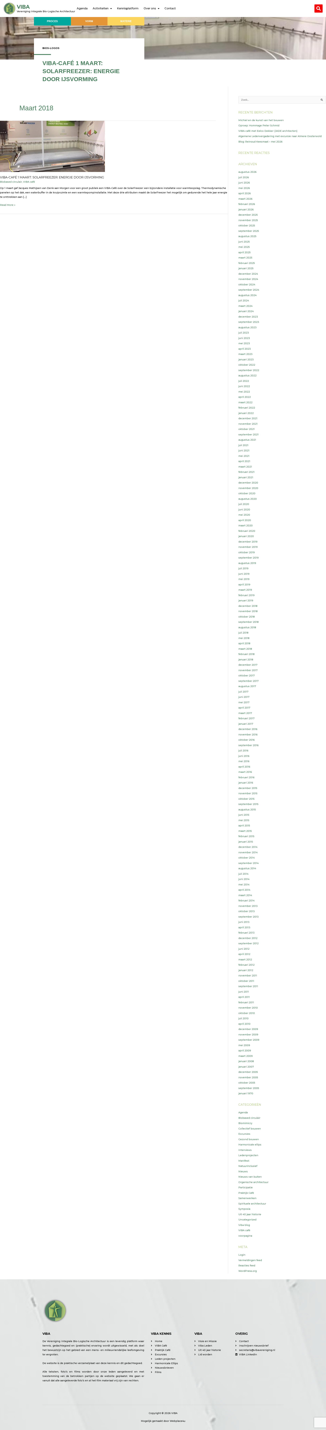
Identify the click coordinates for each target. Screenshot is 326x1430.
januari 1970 (245, 1093)
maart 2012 (245, 959)
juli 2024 (243, 300)
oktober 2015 (246, 798)
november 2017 (248, 670)
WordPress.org (247, 1271)
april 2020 (244, 520)
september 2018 (248, 621)
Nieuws (243, 1171)
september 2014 (248, 863)
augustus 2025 (247, 236)
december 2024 (248, 273)
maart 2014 (245, 895)
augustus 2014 (247, 868)
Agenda (82, 8)
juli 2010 (243, 1018)
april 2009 (244, 1050)
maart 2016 (245, 772)
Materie (126, 21)
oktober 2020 (246, 493)
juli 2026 (243, 177)
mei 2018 (243, 638)
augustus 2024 (247, 295)
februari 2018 (246, 654)
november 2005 (248, 1077)
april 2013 (244, 927)
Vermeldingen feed (250, 1260)
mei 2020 (244, 514)
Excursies (244, 1133)
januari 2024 (246, 311)
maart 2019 (245, 589)
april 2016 (244, 766)
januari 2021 (245, 477)
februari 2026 (246, 204)
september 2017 (248, 681)
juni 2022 (244, 386)
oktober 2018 (246, 616)
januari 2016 (245, 782)
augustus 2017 (247, 686)
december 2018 (247, 606)
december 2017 (247, 664)
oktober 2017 (246, 675)
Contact (170, 8)
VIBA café (29, 181)
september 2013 (248, 916)
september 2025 (248, 230)
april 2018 (244, 643)
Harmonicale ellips (249, 1144)
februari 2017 (246, 718)
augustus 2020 (247, 498)
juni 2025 (244, 241)
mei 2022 (244, 391)
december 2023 (248, 316)
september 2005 (248, 1088)
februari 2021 (246, 471)
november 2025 (248, 220)
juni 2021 (243, 450)
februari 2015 (246, 836)
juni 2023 (244, 338)
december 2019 (247, 541)
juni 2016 (243, 756)
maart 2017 (245, 713)
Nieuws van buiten (250, 1176)
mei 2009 (244, 1045)
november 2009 (248, 1034)
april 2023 (244, 348)
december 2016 (247, 729)
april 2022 (244, 396)
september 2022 (248, 370)
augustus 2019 (247, 563)
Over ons (150, 8)
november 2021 (248, 423)
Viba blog (244, 1225)
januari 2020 (246, 536)
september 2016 (248, 745)
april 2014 (244, 889)
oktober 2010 (246, 1013)
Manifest (243, 1160)
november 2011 (247, 975)
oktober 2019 (246, 552)
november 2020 (248, 488)
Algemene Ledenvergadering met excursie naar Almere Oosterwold (280, 136)
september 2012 (248, 943)
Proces (52, 21)
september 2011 (248, 986)
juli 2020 (243, 504)
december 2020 (248, 482)
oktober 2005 (246, 1082)
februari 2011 (246, 1002)
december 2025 (248, 214)
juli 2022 (243, 381)
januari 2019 (245, 600)
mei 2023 (244, 343)
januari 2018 (245, 659)
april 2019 (244, 584)
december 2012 (247, 938)
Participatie (245, 1187)
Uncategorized (247, 1219)
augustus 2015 (247, 809)
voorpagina (245, 1235)
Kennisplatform (128, 8)
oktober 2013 (246, 911)
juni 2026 (244, 182)
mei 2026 (244, 188)
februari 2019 (246, 595)
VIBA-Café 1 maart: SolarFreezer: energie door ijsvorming (52, 177)
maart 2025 (245, 257)
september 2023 (248, 321)
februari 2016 (246, 777)
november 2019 (248, 546)
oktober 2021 (246, 429)
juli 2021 (243, 445)
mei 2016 (243, 761)
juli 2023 (243, 332)
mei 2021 (243, 456)
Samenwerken (247, 1198)
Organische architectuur (253, 1182)
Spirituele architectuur (252, 1203)
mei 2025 (244, 246)
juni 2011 (243, 991)
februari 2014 (246, 900)
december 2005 (248, 1072)
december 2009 (248, 1029)
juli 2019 (243, 568)
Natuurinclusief (247, 1166)
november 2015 (247, 793)
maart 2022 (245, 402)
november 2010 (248, 1007)
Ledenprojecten (248, 1155)
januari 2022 (246, 413)
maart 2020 (245, 525)
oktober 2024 (246, 284)
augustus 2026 (247, 171)
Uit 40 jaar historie (249, 1214)
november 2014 (248, 852)
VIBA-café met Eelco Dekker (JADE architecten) (267, 130)
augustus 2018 (247, 627)
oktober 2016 (246, 739)
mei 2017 (243, 702)
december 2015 (247, 788)
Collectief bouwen (249, 1128)
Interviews (245, 1150)
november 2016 (248, 734)
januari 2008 (246, 1061)
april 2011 (244, 997)
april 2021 (244, 461)
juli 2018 (243, 632)
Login (241, 1254)
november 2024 (248, 279)
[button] (318, 8)
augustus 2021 (247, 439)
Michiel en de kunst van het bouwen (261, 120)
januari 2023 (246, 359)
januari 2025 (245, 268)
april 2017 (244, 707)
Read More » (7, 204)
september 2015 (248, 804)
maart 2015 (245, 831)
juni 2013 (243, 922)
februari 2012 (246, 964)
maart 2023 (245, 354)
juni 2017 (243, 697)
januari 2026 (246, 209)
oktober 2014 (246, 857)
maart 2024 (245, 305)
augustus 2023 (247, 327)
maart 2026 (245, 198)
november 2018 (248, 611)
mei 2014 (243, 884)
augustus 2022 (247, 375)
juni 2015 (243, 814)
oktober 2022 (246, 364)
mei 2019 (243, 579)
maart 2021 (245, 466)
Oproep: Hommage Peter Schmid (258, 125)
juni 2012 (243, 948)
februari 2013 (246, 932)
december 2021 (247, 418)
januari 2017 (245, 723)
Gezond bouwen (248, 1139)
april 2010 (244, 1023)
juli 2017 (243, 691)
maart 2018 (245, 648)
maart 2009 (245, 1056)
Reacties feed (246, 1265)
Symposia (244, 1208)
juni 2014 (243, 879)
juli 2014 (243, 873)
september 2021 (248, 434)
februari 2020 (246, 531)
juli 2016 (243, 750)
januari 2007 (246, 1066)
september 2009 (248, 1039)
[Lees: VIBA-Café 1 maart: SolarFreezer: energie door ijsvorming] (52, 146)
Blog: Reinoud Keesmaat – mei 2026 (260, 141)
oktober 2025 (246, 225)
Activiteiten (100, 8)
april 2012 (244, 954)
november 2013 (248, 906)
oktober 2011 (246, 981)
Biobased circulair (11, 181)
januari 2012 (245, 970)
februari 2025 (246, 263)
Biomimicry (245, 1123)
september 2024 (248, 289)
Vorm (89, 21)
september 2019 (248, 557)
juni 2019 (243, 573)
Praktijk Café (246, 1192)
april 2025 (244, 252)
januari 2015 (245, 841)
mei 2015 (243, 820)
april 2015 (244, 825)
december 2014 (247, 847)
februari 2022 (246, 407)
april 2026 (244, 193)
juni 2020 (244, 509)
